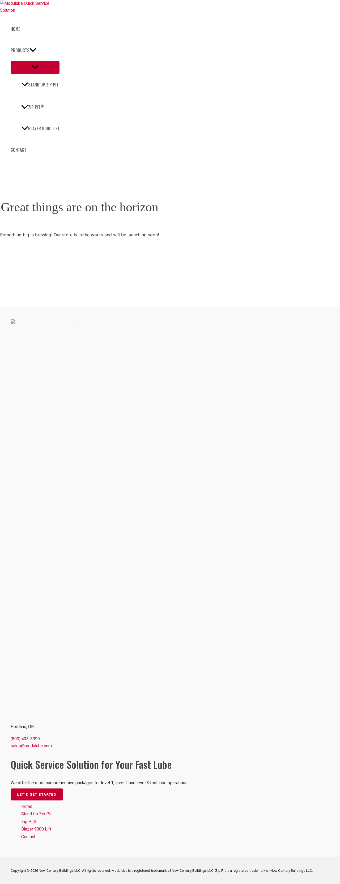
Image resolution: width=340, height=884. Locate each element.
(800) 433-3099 (25, 738)
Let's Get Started (37, 794)
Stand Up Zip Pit (43, 84)
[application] (32, 50)
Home (15, 29)
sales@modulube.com (31, 745)
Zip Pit (36, 106)
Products (20, 50)
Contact (18, 150)
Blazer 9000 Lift (44, 128)
